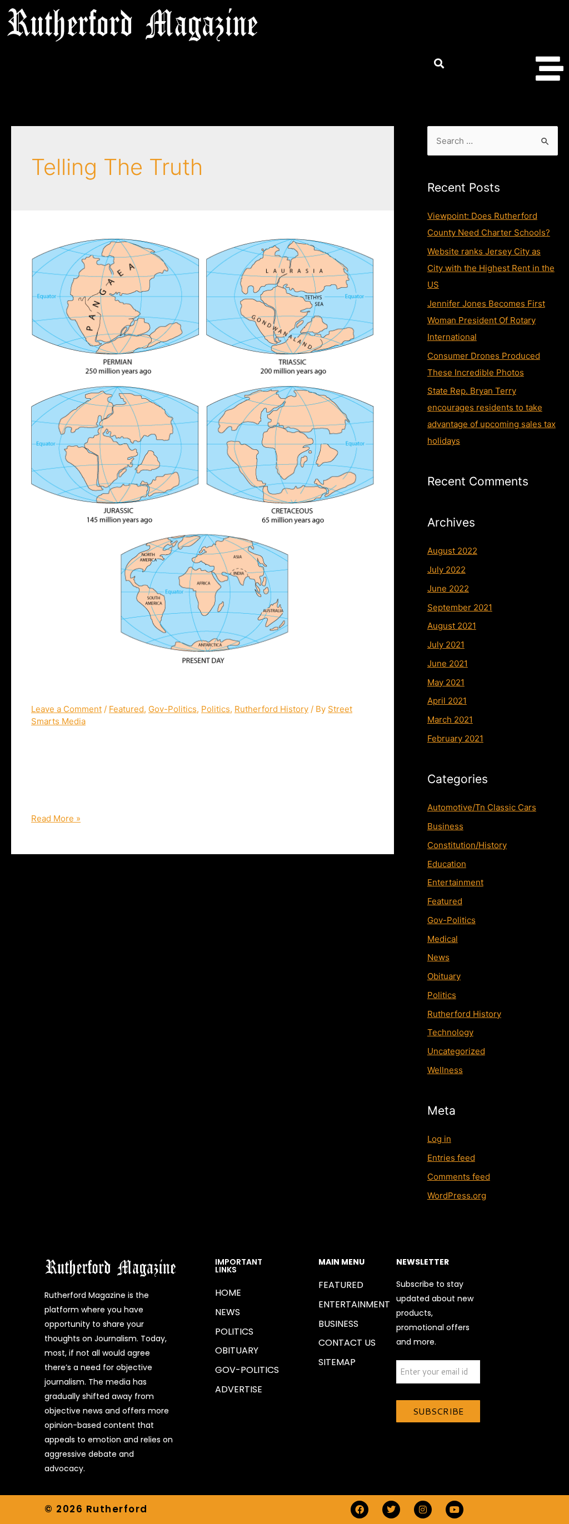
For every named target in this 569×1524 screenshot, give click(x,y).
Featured (126, 709)
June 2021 (447, 663)
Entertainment (455, 882)
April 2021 (447, 700)
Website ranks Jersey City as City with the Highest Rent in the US (491, 268)
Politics (215, 709)
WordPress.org (456, 1195)
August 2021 (451, 625)
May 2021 (446, 682)
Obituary (444, 976)
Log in (439, 1139)
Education (446, 864)
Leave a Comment (66, 709)
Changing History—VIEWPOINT (154, 689)
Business (445, 826)
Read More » (56, 818)
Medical (442, 939)
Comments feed (458, 1176)
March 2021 (450, 719)
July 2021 (446, 644)
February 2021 (455, 738)
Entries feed (451, 1157)
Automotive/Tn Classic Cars (481, 807)
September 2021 (459, 607)
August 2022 (452, 550)
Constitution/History (467, 845)
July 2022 (446, 569)
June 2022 (448, 588)
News (438, 957)
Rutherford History (271, 709)
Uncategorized (456, 1051)
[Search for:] (492, 141)
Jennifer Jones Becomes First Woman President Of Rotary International (486, 320)
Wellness (445, 1070)
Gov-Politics (172, 709)
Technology (450, 1032)
